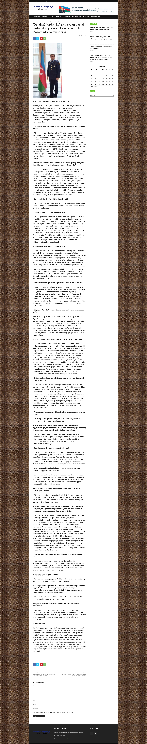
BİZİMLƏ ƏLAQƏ (95, 16)
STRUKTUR (44, 16)
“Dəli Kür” (58, 1)
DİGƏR (36, 21)
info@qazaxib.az (65, 739)
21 (103, 81)
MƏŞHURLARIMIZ (76, 16)
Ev (33, 21)
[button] (112, 17)
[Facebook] (111, 1)
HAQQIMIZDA (46, 1)
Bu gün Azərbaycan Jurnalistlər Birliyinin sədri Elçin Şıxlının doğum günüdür (44, 674)
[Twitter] (37, 38)
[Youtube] (113, 1)
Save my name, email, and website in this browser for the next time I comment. (54, 712)
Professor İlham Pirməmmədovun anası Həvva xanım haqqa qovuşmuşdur (74, 674)
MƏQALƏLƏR (86, 16)
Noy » (95, 86)
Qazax (52, 16)
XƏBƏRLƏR (67, 16)
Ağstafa (58, 16)
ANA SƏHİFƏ (36, 16)
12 (96, 78)
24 (112, 81)
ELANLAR (53, 1)
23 (109, 81)
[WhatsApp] (44, 38)
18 (91, 81)
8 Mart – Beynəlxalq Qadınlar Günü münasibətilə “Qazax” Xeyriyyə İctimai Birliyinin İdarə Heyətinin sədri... (101, 57)
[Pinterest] (41, 38)
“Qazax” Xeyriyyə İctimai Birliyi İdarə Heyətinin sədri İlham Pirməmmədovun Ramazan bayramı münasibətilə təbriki (101, 38)
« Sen (91, 86)
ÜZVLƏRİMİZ (63, 1)
